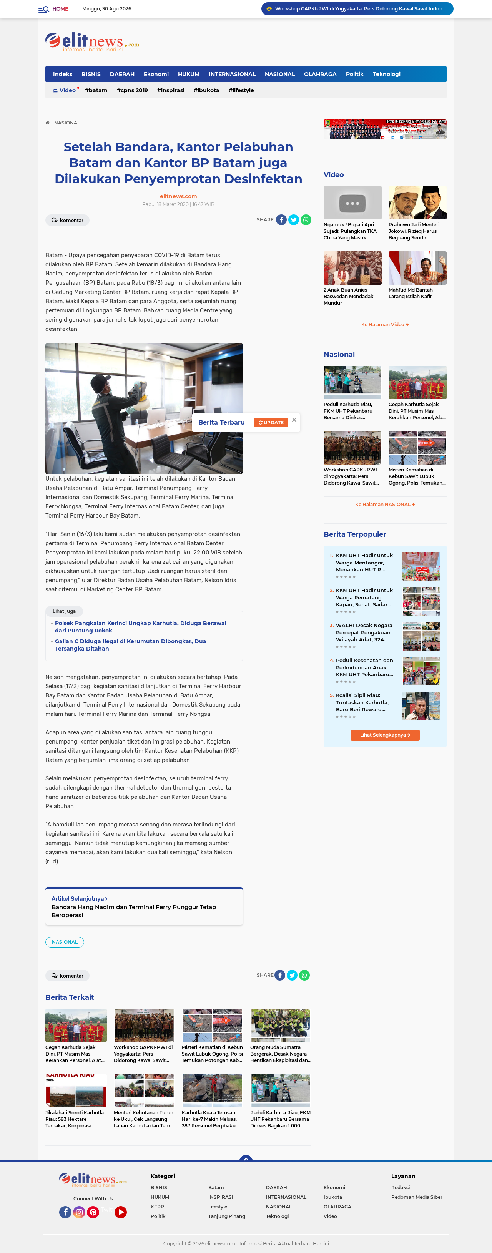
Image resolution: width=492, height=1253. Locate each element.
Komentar (71, 220)
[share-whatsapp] (306, 219)
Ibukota (208, 90)
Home (60, 8)
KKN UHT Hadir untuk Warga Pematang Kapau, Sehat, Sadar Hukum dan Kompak (364, 597)
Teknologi (387, 74)
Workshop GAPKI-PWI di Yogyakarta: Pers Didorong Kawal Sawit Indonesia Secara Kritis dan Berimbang (361, 9)
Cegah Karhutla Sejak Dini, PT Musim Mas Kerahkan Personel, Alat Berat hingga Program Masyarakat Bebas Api (416, 411)
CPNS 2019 (134, 90)
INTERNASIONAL (232, 74)
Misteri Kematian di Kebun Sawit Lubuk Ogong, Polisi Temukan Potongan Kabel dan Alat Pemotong (418, 476)
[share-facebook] (281, 219)
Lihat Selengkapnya (383, 735)
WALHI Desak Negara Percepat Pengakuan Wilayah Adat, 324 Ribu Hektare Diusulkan (364, 632)
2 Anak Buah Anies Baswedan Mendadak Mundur (349, 296)
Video (68, 90)
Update (273, 422)
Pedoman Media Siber (416, 1197)
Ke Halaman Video (383, 324)
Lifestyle (243, 90)
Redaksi (400, 1187)
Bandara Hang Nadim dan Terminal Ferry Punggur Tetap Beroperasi (134, 911)
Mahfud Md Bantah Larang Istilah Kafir (411, 293)
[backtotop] (246, 1162)
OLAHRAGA (320, 74)
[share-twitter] (293, 219)
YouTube (126, 1221)
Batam (98, 90)
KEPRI (158, 1207)
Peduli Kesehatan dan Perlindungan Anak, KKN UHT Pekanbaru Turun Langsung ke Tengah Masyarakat (364, 667)
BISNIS (91, 74)
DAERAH (122, 74)
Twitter (110, 1209)
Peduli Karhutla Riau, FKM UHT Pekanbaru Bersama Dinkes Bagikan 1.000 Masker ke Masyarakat (352, 411)
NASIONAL (280, 74)
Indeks (62, 74)
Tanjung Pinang (226, 1216)
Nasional (339, 354)
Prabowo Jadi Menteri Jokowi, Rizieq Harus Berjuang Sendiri (414, 231)
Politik (355, 74)
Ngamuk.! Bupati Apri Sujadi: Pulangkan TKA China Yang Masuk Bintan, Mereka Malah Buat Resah (350, 231)
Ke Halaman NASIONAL (383, 504)
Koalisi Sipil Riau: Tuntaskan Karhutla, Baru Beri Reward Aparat (362, 702)
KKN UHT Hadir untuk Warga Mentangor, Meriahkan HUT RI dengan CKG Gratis (364, 562)
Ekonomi (156, 74)
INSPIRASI (172, 90)
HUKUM (188, 74)
